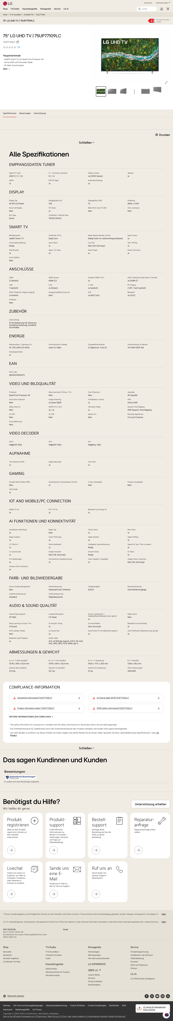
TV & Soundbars (15, 15)
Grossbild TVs (28, 15)
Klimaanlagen (93, 952)
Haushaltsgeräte (29, 9)
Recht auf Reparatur (139, 965)
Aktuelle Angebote (11, 958)
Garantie (134, 961)
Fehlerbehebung (137, 958)
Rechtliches (114, 1005)
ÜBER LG (93, 970)
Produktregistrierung (139, 952)
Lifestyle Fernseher (54, 955)
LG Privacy (37, 1009)
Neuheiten (7, 955)
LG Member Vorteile (11, 961)
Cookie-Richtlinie (77, 1005)
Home (5, 15)
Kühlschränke (51, 969)
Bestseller (7, 952)
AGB (124, 1005)
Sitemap (6, 1005)
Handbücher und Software (142, 955)
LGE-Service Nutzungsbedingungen (28, 1005)
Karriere (91, 978)
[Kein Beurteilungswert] (10, 47)
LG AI (66, 9)
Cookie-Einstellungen (97, 1005)
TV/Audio (15, 9)
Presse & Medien (95, 981)
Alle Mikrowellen (53, 975)
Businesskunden (162, 3)
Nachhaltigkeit (94, 984)
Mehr (5, 69)
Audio (48, 958)
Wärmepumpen (94, 955)
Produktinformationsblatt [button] (162, 21)
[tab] (9, 113)
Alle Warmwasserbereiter (99, 958)
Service (57, 9)
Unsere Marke (94, 975)
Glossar (134, 968)
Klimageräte (45, 9)
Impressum (7, 1009)
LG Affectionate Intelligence (143, 978)
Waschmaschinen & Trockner (58, 972)
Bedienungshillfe (22, 1009)
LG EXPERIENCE (97, 964)
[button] (147, 9)
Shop (5, 9)
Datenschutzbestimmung (56, 1005)
